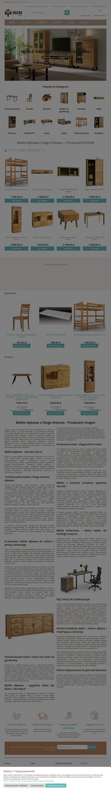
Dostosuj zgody (37, 785)
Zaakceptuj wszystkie (55, 785)
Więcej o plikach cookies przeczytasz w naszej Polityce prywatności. (28, 781)
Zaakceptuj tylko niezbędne (16, 785)
